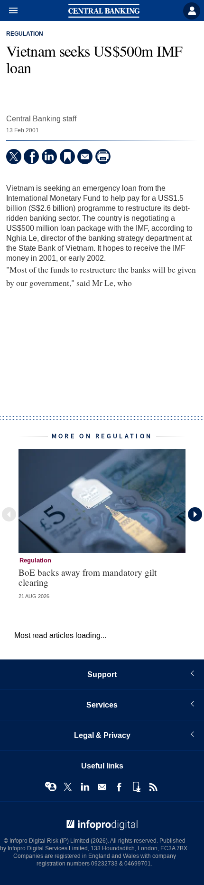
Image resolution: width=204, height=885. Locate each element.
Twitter (68, 787)
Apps (136, 787)
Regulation (24, 34)
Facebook (119, 787)
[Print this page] (103, 156)
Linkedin (85, 787)
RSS (153, 787)
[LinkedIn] (49, 156)
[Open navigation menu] (9, 11)
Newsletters (102, 787)
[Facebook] (31, 156)
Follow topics (50, 787)
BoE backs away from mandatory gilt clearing (88, 577)
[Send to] (85, 156)
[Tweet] (13, 156)
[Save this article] (67, 156)
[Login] (191, 11)
